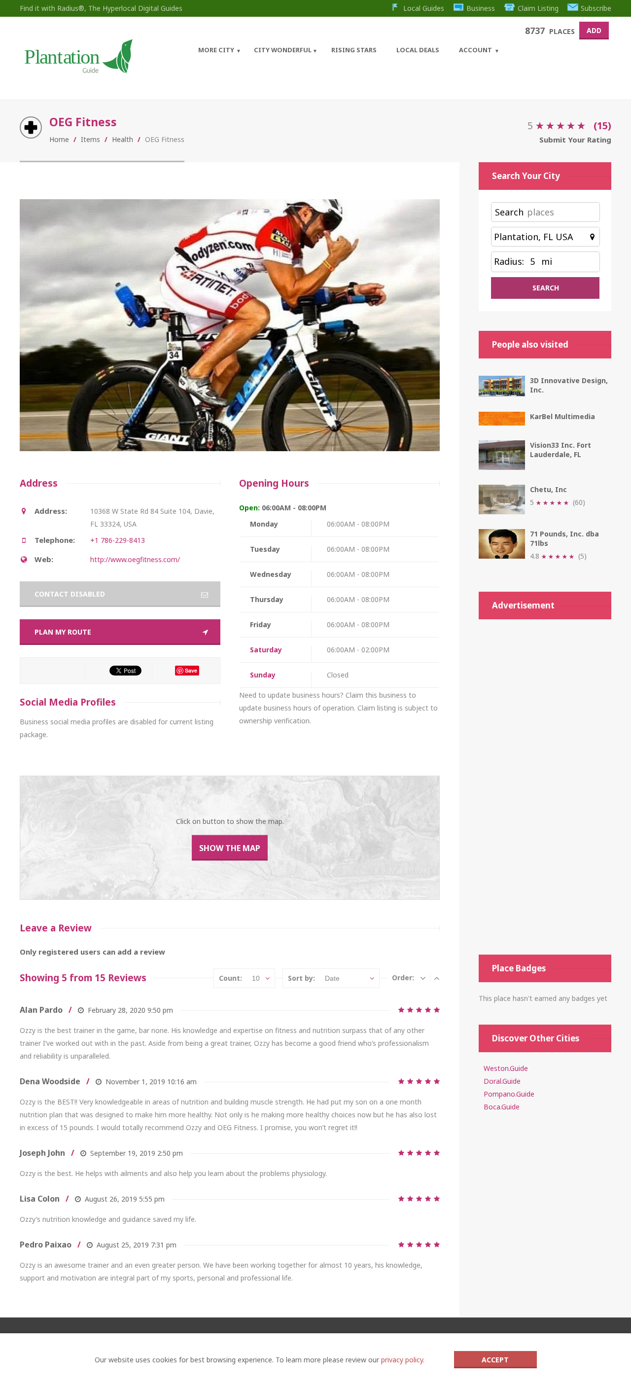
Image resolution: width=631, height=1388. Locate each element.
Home (59, 139)
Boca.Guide (502, 1106)
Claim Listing (538, 8)
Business (480, 8)
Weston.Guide (506, 1068)
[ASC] (437, 978)
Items (90, 139)
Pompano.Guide (509, 1094)
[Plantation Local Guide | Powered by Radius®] (78, 69)
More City (216, 49)
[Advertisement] (545, 787)
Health (122, 139)
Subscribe (596, 8)
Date (332, 978)
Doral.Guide (502, 1081)
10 (256, 978)
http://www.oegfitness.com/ (135, 559)
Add (594, 30)
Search (509, 212)
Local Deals (417, 49)
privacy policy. (402, 1359)
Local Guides (423, 8)
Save (191, 670)
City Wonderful (283, 49)
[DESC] (423, 978)
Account (475, 49)
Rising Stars (354, 49)
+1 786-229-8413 (117, 540)
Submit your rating (575, 139)
